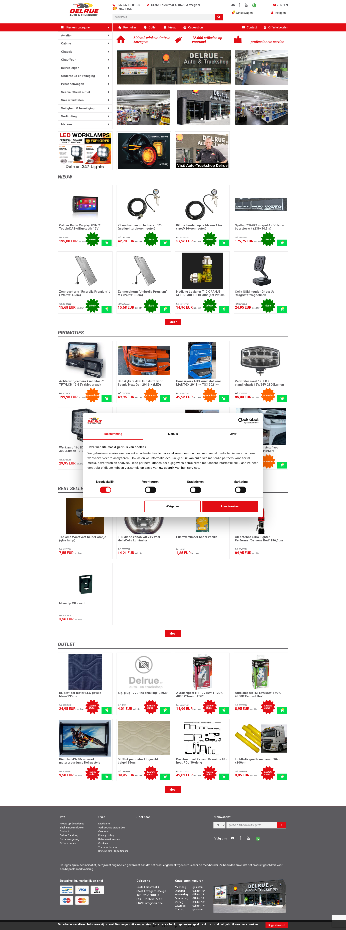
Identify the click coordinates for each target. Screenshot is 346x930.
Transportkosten (108, 847)
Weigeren (172, 506)
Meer (173, 322)
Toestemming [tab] (112, 434)
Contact (252, 27)
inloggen (280, 12)
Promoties (130, 27)
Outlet (152, 27)
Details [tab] (173, 434)
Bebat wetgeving (69, 839)
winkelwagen (243, 12)
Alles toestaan (230, 506)
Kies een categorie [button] (78, 27)
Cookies (103, 843)
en (286, 5)
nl (275, 5)
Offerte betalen (278, 27)
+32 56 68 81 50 (128, 5)
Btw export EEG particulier (113, 850)
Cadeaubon (195, 27)
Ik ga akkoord (277, 925)
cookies (145, 924)
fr (280, 5)
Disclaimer (104, 823)
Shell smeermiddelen (72, 827)
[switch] (150, 490)
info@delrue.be (154, 903)
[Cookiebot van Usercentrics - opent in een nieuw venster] (241, 421)
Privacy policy (106, 835)
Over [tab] (233, 434)
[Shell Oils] (116, 9)
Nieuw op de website (72, 823)
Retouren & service (109, 839)
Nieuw (172, 27)
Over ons (103, 831)
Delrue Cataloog (69, 835)
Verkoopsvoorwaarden (111, 827)
